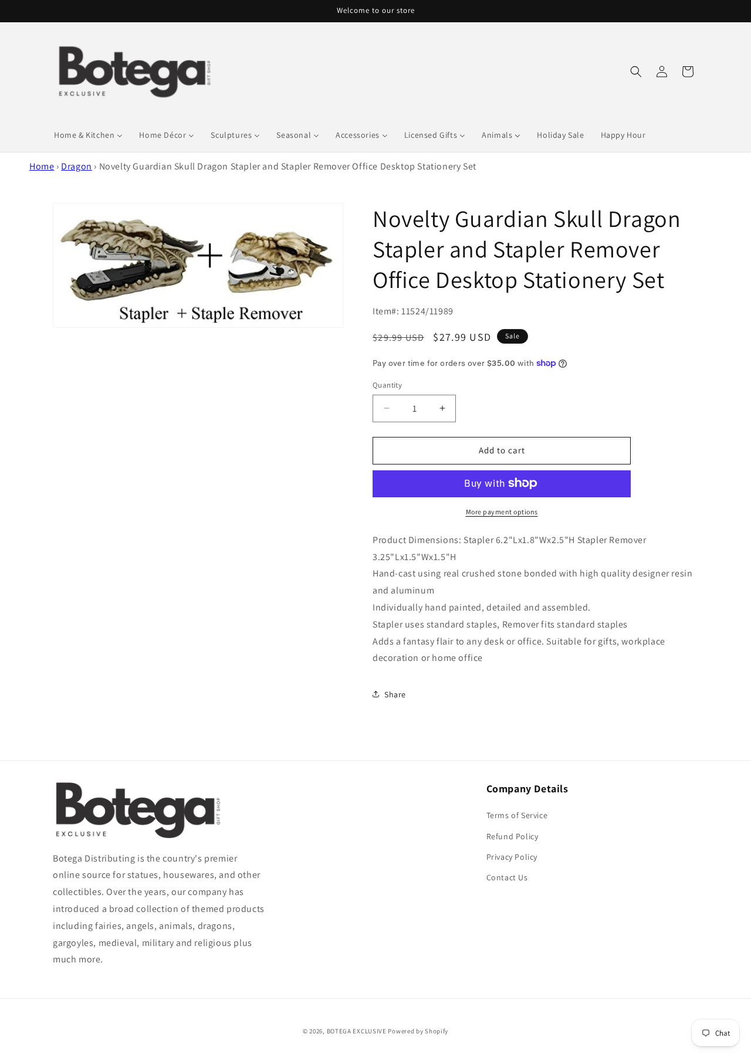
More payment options (502, 511)
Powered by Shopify (418, 1031)
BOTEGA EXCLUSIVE (357, 1031)
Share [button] (395, 694)
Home (41, 166)
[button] (636, 71)
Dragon (76, 166)
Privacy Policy (511, 857)
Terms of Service (517, 816)
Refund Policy (512, 836)
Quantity (387, 385)
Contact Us (507, 877)
